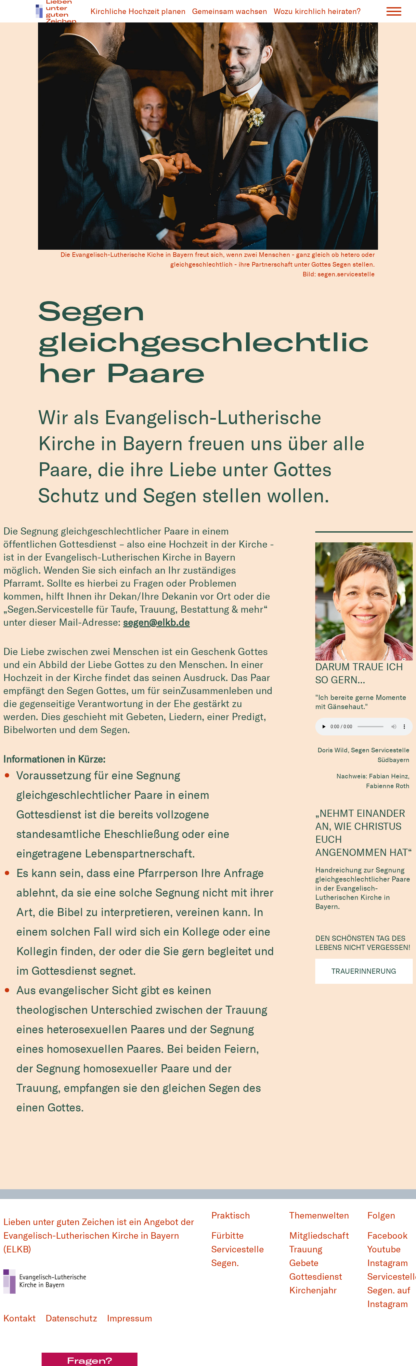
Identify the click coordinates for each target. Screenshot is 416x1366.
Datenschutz (71, 1318)
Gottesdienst (315, 1276)
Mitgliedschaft (319, 1235)
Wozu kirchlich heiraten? (317, 11)
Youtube (384, 1249)
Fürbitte (227, 1235)
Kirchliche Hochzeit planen (138, 11)
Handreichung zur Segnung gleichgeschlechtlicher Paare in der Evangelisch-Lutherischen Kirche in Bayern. (362, 888)
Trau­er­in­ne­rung (364, 971)
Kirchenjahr (313, 1290)
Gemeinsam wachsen (229, 11)
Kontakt (19, 1318)
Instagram (387, 1263)
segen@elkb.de (156, 622)
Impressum (129, 1318)
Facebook (387, 1235)
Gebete (303, 1263)
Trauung (305, 1249)
